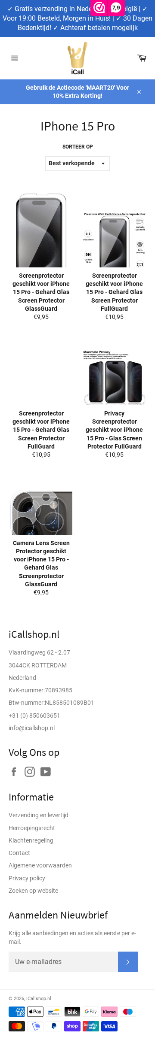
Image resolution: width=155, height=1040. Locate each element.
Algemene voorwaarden (40, 865)
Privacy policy (27, 878)
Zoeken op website (33, 890)
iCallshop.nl (38, 998)
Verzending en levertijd (38, 815)
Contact (19, 852)
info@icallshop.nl (32, 728)
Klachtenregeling (31, 840)
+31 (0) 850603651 (34, 715)
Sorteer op (77, 147)
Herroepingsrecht (32, 828)
